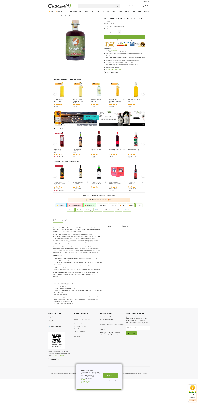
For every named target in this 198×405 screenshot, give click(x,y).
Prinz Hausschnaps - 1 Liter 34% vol (96, 100)
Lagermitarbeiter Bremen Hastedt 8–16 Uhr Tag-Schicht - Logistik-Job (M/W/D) (111, 333)
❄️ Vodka (97, 210)
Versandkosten (115, 24)
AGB (75, 334)
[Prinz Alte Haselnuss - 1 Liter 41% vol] (136, 89)
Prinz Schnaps (113, 50)
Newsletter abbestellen (106, 317)
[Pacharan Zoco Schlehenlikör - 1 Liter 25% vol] (62, 139)
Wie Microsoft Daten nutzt (87, 382)
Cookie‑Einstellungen (79, 331)
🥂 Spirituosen (102, 205)
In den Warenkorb (125, 37)
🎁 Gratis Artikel (89, 205)
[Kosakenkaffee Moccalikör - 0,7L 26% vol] (62, 172)
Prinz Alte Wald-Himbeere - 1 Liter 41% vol (115, 101)
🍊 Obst (131, 205)
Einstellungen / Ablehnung (110, 380)
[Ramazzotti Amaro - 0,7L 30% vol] (136, 172)
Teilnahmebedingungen (106, 319)
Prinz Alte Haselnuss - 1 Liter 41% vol (134, 100)
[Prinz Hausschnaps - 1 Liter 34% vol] (99, 89)
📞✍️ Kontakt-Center (54, 321)
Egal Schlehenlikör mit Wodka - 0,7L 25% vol (133, 150)
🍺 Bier (118, 210)
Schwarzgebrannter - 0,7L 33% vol (78, 182)
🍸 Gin (139, 205)
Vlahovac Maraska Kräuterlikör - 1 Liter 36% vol (96, 183)
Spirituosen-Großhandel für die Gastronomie (112, 324)
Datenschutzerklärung (80, 326)
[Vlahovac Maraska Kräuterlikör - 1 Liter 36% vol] (99, 172)
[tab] (58, 220)
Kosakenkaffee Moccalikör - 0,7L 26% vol (59, 183)
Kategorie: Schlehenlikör (111, 72)
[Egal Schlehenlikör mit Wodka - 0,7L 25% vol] (136, 139)
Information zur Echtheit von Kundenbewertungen (81, 322)
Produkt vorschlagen (105, 322)
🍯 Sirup (122, 205)
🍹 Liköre (113, 205)
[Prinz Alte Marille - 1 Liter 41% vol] (62, 89)
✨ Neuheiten (61, 205)
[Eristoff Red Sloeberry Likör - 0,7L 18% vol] (99, 139)
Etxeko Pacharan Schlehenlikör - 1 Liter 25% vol (78, 151)
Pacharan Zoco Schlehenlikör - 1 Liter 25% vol (59, 151)
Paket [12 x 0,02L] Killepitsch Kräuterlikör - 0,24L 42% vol (115, 183)
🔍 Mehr (127, 210)
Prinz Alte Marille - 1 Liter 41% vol (59, 100)
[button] (192, 391)
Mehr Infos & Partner (85, 379)
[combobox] (96, 6)
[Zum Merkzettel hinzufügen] (68, 100)
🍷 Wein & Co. (108, 210)
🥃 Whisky (88, 210)
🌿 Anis (79, 210)
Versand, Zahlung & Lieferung (82, 319)
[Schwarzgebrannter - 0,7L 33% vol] (81, 172)
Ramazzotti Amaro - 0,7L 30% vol (133, 182)
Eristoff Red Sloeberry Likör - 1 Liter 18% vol (115, 150)
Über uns (102, 329)
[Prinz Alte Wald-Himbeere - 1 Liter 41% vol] (117, 89)
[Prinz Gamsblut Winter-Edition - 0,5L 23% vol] (75, 39)
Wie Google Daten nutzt (86, 381)
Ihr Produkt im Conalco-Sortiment (109, 327)
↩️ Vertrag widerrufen (55, 326)
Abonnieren (131, 333)
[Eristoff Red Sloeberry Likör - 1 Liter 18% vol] (117, 139)
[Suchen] (117, 6)
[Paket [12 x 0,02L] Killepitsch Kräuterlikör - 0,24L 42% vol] (117, 172)
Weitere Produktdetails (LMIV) (113, 69)
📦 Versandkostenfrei (75, 205)
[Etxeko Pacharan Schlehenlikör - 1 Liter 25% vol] (81, 139)
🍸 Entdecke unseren (99, 200)
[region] (75, 39)
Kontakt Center (78, 317)
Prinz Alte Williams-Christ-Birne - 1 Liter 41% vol (78, 101)
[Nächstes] (143, 93)
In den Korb (62, 95)
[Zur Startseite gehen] (59, 6)
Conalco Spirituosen (58, 355)
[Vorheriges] (54, 93)
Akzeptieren (110, 375)
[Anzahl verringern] (106, 32)
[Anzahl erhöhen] (115, 32)
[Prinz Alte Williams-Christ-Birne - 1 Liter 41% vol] (81, 89)
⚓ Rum (71, 210)
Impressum (77, 336)
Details (192, 400)
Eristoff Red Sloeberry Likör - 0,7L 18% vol (96, 150)
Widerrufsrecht (78, 329)
